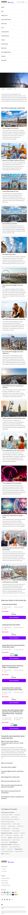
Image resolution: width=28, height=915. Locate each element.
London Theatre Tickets (6, 814)
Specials (3, 56)
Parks (2, 835)
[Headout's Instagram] (4, 899)
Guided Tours (4, 846)
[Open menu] (26, 2)
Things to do (4, 15)
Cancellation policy (5, 885)
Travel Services (5, 36)
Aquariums (16, 835)
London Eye (9, 88)
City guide (3, 60)
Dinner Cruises (16, 840)
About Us (7, 853)
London (3, 88)
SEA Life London (16, 824)
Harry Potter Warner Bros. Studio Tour (10, 819)
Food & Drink (4, 44)
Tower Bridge (15, 828)
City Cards (3, 837)
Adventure (4, 48)
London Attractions (6, 19)
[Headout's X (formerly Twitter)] (12, 899)
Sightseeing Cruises (6, 840)
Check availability (14, 617)
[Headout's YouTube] (7, 899)
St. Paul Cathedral (5, 830)
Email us (5, 871)
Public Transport (19, 851)
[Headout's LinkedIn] (2, 899)
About (2, 7)
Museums (22, 833)
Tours (2, 27)
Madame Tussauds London (7, 821)
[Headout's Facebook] (9, 899)
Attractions (4, 23)
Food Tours (10, 849)
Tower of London (5, 817)
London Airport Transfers (7, 851)
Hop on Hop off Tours (14, 846)
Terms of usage (4, 883)
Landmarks (16, 833)
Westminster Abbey (5, 824)
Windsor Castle (11, 826)
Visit (2, 11)
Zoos (22, 835)
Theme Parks (9, 835)
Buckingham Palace (6, 828)
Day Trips (3, 849)
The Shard (3, 826)
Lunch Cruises (4, 842)
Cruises (3, 40)
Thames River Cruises (18, 837)
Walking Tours (16, 844)
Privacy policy (4, 880)
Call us (4, 869)
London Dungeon (16, 830)
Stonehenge (14, 817)
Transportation (5, 31)
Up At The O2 (20, 826)
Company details (5, 878)
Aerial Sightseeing (5, 52)
